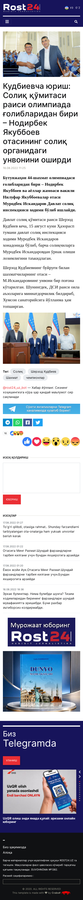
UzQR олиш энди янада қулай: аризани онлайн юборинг (39, 820)
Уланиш (11, 760)
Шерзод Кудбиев (43, 371)
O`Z (77, 7)
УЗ (71, 7)
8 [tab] (79, 796)
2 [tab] (79, 783)
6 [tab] (79, 792)
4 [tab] (79, 787)
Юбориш (12, 499)
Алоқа (7, 852)
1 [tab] (79, 781)
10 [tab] (79, 800)
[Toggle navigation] (7, 22)
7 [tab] (79, 794)
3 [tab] (79, 785)
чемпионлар (35, 378)
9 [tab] (79, 798)
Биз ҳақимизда (14, 847)
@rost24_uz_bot (15, 387)
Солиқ (18, 371)
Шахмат (12, 378)
